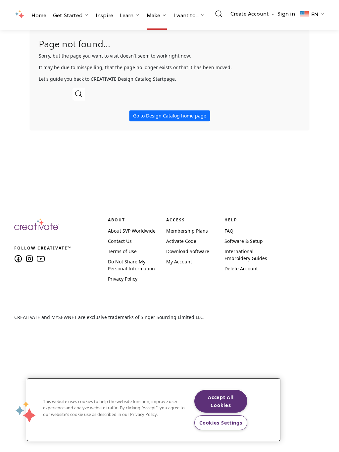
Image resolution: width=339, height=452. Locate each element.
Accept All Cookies (220, 401)
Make (153, 16)
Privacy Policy (122, 279)
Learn (126, 16)
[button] (38, 16)
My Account (179, 261)
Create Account (249, 14)
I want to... (186, 16)
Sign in (286, 14)
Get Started (67, 16)
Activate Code (181, 241)
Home (38, 16)
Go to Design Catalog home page (169, 116)
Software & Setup (243, 241)
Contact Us (120, 241)
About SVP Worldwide (132, 231)
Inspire (104, 16)
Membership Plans (187, 231)
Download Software (187, 251)
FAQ (228, 231)
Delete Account (241, 268)
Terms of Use (122, 251)
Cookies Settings (220, 423)
